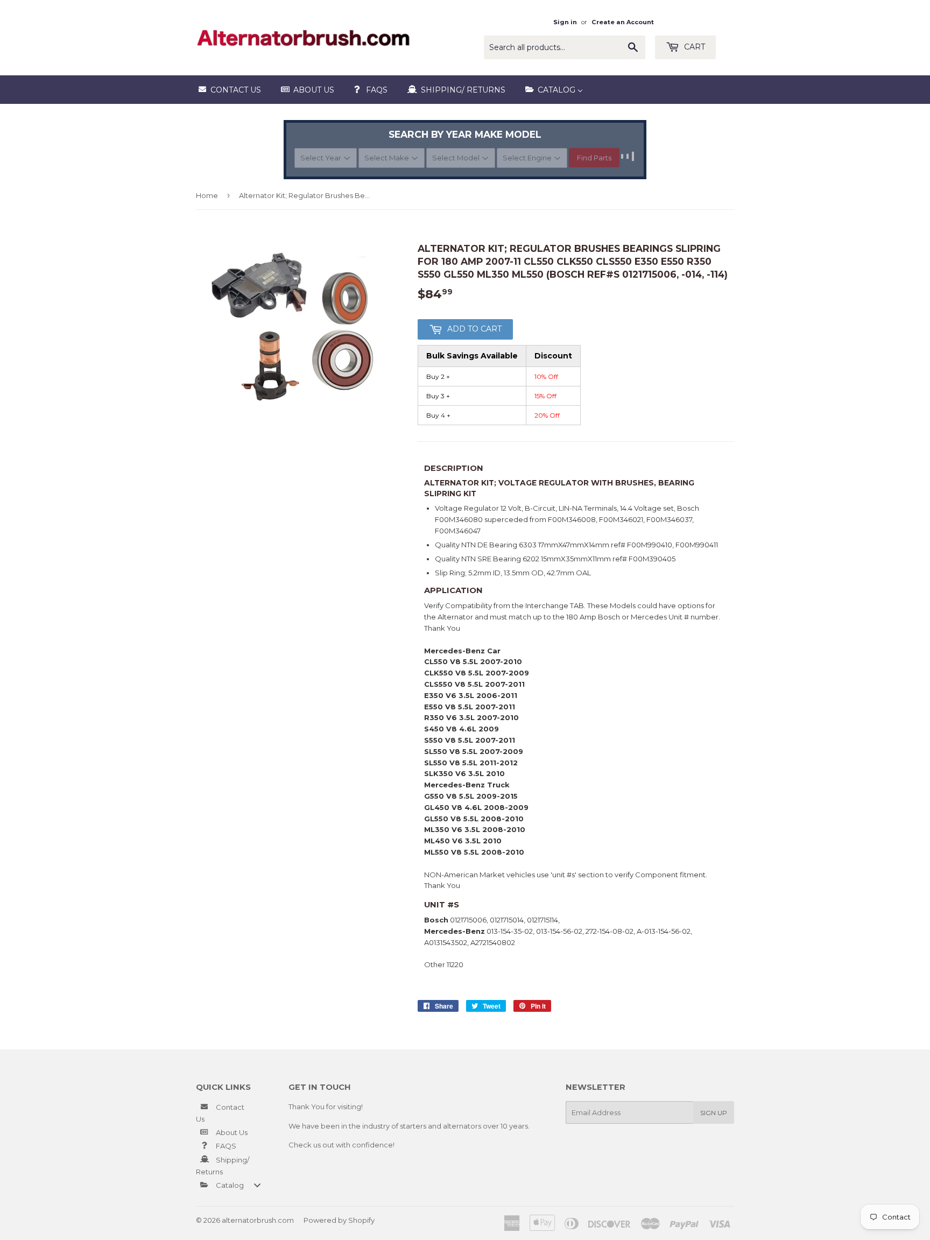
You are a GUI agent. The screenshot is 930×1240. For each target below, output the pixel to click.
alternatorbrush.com (258, 1220)
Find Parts (594, 157)
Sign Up (713, 1113)
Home (207, 195)
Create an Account (622, 22)
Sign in (565, 22)
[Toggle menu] (257, 1184)
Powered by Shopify (339, 1220)
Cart (693, 47)
